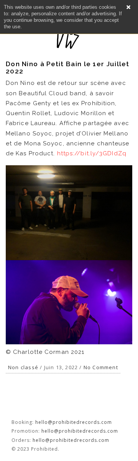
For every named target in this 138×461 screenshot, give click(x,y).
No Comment (101, 367)
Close (128, 7)
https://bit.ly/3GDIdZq (92, 153)
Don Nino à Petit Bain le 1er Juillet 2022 (68, 67)
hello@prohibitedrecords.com (73, 422)
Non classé (23, 367)
